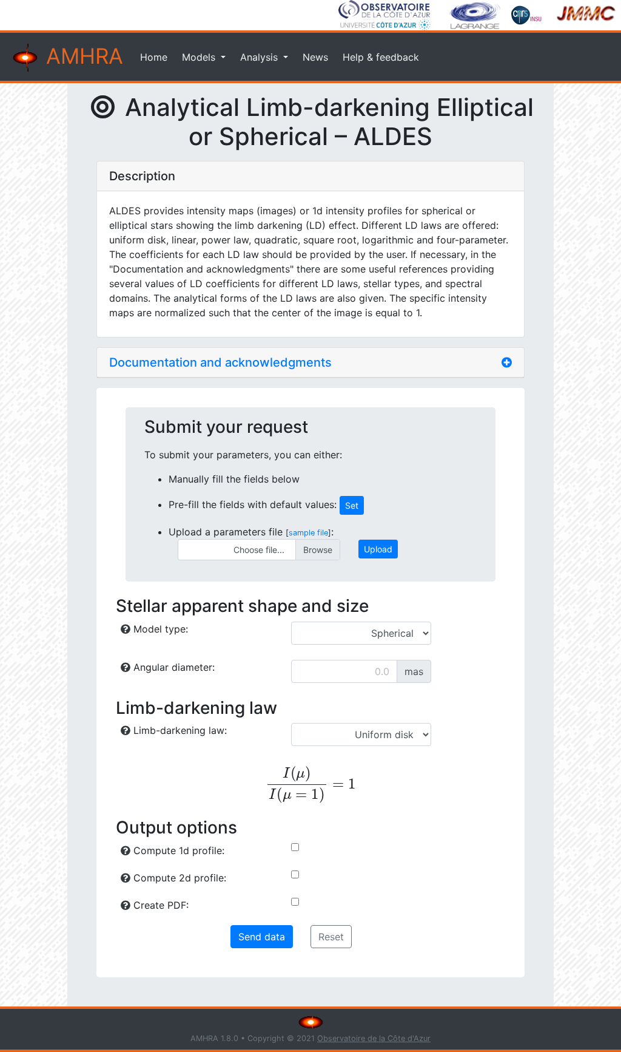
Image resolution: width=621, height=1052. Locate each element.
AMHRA (81, 56)
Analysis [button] (260, 57)
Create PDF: (159, 905)
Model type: (159, 629)
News (315, 57)
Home (153, 57)
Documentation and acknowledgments (220, 362)
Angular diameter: (172, 667)
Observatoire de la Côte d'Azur (374, 1038)
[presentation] (310, 785)
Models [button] (200, 57)
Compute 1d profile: (177, 850)
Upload (378, 549)
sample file (308, 532)
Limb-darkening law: (178, 730)
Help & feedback (381, 57)
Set (351, 505)
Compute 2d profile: (178, 878)
